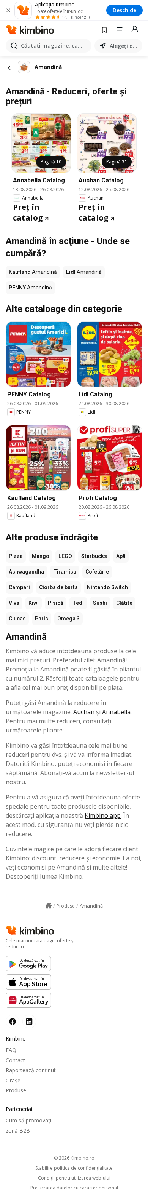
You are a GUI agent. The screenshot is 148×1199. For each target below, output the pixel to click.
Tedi (78, 603)
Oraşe (13, 1080)
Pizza (16, 556)
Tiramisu (64, 572)
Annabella (116, 712)
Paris (41, 618)
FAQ (11, 1050)
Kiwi (33, 603)
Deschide (124, 10)
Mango (40, 556)
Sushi (100, 603)
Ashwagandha (26, 572)
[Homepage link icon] (49, 906)
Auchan (83, 712)
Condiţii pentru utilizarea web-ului (74, 1178)
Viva (14, 603)
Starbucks (94, 556)
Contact (15, 1060)
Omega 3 (68, 618)
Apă (121, 556)
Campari (19, 587)
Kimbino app (103, 815)
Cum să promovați (28, 1120)
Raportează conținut (31, 1070)
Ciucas (17, 618)
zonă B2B (18, 1130)
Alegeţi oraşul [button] (124, 46)
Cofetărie (97, 572)
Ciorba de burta (58, 587)
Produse (16, 1090)
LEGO (65, 556)
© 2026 (74, 1158)
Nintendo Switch (107, 587)
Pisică (55, 603)
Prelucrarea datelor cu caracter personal (74, 1188)
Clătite (124, 603)
